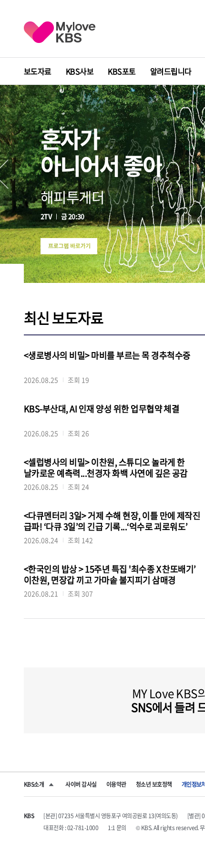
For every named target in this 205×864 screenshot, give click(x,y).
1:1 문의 (117, 827)
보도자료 (37, 71)
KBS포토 (121, 71)
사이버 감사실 (80, 784)
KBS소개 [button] (34, 784)
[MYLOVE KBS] (59, 32)
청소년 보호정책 (154, 784)
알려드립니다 (171, 71)
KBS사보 (79, 71)
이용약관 (116, 784)
